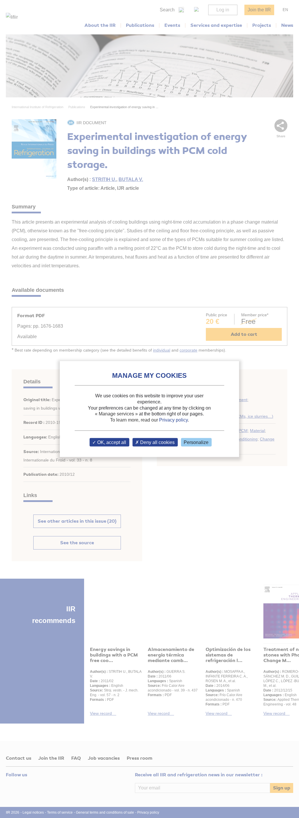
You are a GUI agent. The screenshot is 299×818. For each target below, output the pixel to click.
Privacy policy (173, 419)
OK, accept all (111, 442)
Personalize (196, 442)
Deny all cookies (157, 442)
